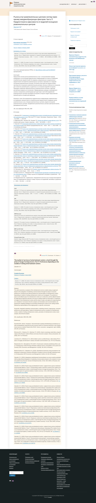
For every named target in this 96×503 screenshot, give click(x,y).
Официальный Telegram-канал (78, 20)
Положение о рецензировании (47, 462)
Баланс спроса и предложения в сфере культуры (46, 169)
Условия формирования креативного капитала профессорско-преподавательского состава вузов (76, 165)
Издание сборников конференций (32, 460)
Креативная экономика (20, 42)
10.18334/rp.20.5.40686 (22, 372)
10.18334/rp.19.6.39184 (20, 362)
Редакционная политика (46, 457)
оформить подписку (27, 44)
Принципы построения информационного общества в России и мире (76, 139)
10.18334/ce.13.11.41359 (27, 413)
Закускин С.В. (17, 27)
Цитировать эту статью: (20, 51)
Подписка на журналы (75, 40)
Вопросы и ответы (45, 468)
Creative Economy (19, 273)
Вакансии (11, 466)
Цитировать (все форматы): (21, 185)
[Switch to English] (94, 1)
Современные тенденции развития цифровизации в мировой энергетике (77, 116)
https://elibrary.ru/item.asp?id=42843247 (45, 70)
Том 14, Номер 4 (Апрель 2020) (22, 47)
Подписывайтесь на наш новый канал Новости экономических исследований (77, 99)
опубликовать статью (18, 44)
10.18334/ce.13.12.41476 (25, 423)
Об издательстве (64, 4)
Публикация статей (74, 28)
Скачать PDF (44, 36)
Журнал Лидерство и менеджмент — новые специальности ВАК (75, 90)
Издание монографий (75, 31)
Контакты (11, 468)
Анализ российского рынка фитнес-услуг (48, 120)
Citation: (16, 278)
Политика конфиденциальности (47, 470)
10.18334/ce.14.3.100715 (28, 443)
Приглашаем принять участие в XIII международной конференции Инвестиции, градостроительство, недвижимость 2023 (78, 79)
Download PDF (44, 255)
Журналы (73, 4)
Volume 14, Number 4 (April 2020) (22, 275)
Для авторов (82, 4)
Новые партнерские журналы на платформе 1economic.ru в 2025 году (77, 67)
